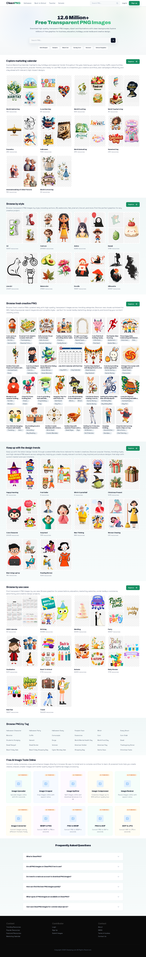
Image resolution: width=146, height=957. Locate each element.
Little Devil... (97, 340)
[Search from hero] (113, 40)
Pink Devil (96, 343)
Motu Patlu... (121, 430)
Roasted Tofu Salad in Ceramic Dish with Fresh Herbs (27, 338)
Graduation (10, 669)
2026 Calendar (11, 629)
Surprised (44, 533)
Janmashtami (12, 370)
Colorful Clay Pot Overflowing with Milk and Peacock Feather (130, 398)
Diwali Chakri (126, 370)
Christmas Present (115, 492)
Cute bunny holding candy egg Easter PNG (111, 367)
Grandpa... (107, 433)
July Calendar (75, 370)
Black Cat (65, 47)
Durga (54, 740)
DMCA (100, 930)
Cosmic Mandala (52, 433)
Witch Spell (50, 430)
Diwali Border (33, 745)
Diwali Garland (90, 370)
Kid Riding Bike (106, 401)
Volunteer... (125, 340)
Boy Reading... (31, 433)
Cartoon (43, 246)
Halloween (28, 3)
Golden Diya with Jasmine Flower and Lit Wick (72, 428)
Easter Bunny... (110, 370)
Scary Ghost (124, 731)
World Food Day (80, 109)
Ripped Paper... (80, 340)
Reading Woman (46, 573)
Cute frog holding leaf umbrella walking (43, 398)
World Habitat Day (13, 109)
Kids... (134, 340)
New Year (9, 710)
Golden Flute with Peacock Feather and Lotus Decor (14, 367)
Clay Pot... (58, 404)
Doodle (77, 286)
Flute (9, 373)
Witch (80, 401)
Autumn (61, 3)
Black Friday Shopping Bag (38, 750)
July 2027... (64, 370)
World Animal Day (80, 149)
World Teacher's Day (115, 109)
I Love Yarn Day (45, 109)
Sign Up (55, 930)
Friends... (60, 340)
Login (54, 927)
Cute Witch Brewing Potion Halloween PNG (75, 398)
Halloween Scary (58, 731)
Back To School (46, 669)
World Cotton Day (46, 189)
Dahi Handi (58, 401)
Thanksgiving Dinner (127, 745)
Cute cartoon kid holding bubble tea (11, 338)
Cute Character (12, 533)
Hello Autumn (43, 340)
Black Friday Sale (12, 750)
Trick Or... (30, 370)
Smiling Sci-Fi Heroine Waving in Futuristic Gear (91, 428)
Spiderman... (112, 340)
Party (110, 629)
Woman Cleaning (114, 533)
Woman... (11, 404)
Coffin (31, 735)
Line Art (9, 286)
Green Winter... (47, 370)
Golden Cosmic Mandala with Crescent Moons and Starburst (53, 428)
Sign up (134, 3)
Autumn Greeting (45, 343)
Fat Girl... (11, 340)
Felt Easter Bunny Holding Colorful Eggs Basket (92, 398)
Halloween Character (13, 731)
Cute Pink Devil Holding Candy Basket (97, 338)
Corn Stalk (124, 735)
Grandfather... (109, 430)
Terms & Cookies (104, 933)
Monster (9, 735)
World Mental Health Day (83, 740)
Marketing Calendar (13, 936)
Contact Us (102, 936)
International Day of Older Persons (19, 189)
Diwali (122, 740)
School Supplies (101, 47)
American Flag (102, 745)
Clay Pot (125, 404)
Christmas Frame (126, 750)
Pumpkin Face (79, 731)
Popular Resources (13, 930)
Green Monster (47, 373)
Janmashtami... (127, 401)
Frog (39, 404)
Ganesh (32, 740)
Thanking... (11, 430)
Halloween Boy (32, 373)
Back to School (40, 3)
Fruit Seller (44, 492)
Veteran (55, 745)
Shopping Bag (80, 750)
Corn (99, 735)
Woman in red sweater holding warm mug (12, 398)
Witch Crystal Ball (80, 492)
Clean (13, 3)
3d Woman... (89, 430)
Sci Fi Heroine (89, 433)
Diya (78, 430)
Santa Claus (101, 750)
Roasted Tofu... (26, 343)
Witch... (72, 401)
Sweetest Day (113, 149)
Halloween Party (35, 731)
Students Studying (13, 740)
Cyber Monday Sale (59, 750)
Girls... (20, 430)
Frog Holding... (43, 401)
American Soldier (81, 745)
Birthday (43, 629)
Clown (25, 404)
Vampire (55, 47)
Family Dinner (61, 343)
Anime (76, 246)
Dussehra (9, 149)
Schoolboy (30, 430)
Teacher (52, 3)
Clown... (25, 401)
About (100, 927)
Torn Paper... (79, 343)
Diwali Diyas (70, 430)
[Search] (117, 3)
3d (7, 246)
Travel (42, 710)
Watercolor (44, 286)
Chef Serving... (122, 433)
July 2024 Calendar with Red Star (70, 366)
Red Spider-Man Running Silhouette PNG (112, 338)
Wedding (77, 629)
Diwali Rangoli (11, 745)
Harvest (88, 47)
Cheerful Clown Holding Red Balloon (27, 398)
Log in (124, 3)
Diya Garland (90, 373)
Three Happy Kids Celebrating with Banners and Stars (129, 338)
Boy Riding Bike (107, 404)
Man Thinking (79, 533)
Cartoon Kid (12, 343)
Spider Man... (112, 343)
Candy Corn (77, 47)
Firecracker (126, 373)
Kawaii (110, 246)
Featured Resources (13, 933)
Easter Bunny (109, 373)
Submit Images (57, 933)
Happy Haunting (12, 492)
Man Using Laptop (13, 573)
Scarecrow (78, 735)
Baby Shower (113, 669)
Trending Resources (13, 927)
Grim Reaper (44, 47)
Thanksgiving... (26, 340)
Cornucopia (56, 735)
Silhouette (112, 286)
